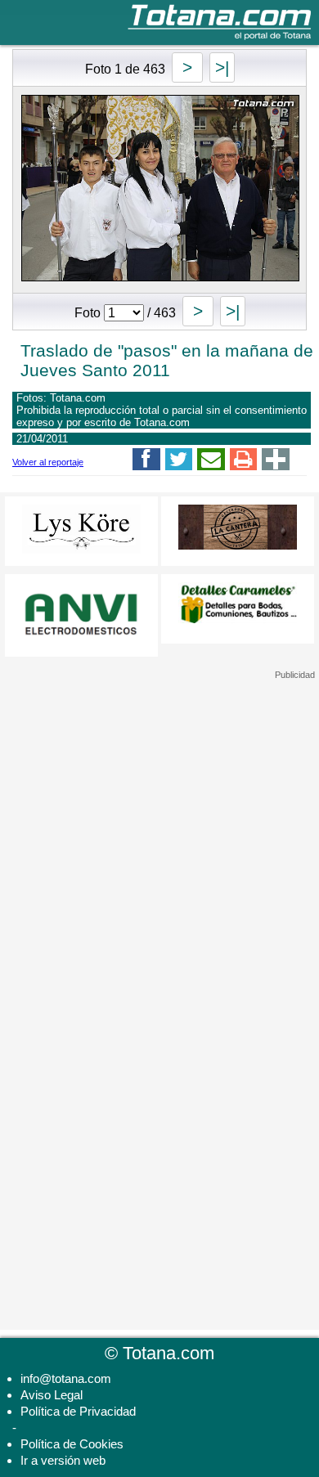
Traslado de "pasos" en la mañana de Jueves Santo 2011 (166, 360)
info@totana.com (65, 1378)
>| (222, 67)
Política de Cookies (72, 1444)
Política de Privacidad (78, 1411)
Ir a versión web (63, 1460)
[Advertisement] (159, 782)
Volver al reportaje (47, 462)
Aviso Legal (51, 1395)
